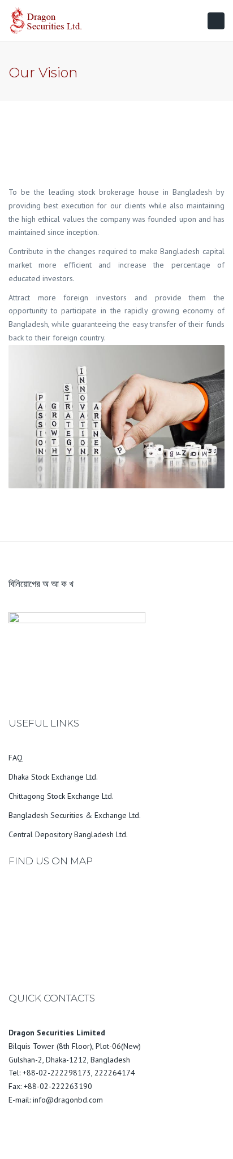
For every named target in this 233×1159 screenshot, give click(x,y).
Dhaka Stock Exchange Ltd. (53, 777)
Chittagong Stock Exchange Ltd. (61, 796)
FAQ (15, 758)
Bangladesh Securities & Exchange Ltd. (74, 815)
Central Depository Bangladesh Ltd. (68, 834)
